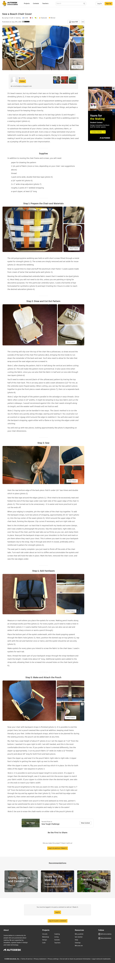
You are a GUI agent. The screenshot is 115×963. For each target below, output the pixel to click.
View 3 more (77, 67)
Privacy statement (40, 959)
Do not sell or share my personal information (75, 959)
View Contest (85, 823)
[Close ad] (113, 88)
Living (56, 937)
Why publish (79, 934)
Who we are (79, 946)
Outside (57, 940)
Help (76, 940)
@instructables (106, 934)
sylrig (6, 18)
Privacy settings (53, 959)
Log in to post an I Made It (57, 848)
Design (44, 940)
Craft (11, 18)
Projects (27, 3)
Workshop (45, 937)
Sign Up (108, 4)
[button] (83, 22)
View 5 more (70, 718)
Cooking (57, 934)
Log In (99, 4)
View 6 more (71, 342)
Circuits (44, 934)
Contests (36, 3)
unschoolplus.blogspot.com (22, 86)
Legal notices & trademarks (101, 959)
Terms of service (26, 959)
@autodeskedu (106, 938)
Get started (78, 937)
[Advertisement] (101, 114)
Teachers (45, 3)
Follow (22, 81)
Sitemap (77, 943)
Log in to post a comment (57, 921)
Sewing (18, 18)
